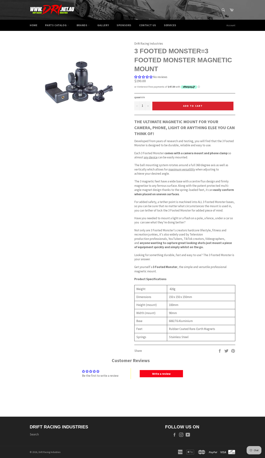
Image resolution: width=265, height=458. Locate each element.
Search (34, 434)
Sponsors (124, 25)
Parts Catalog (56, 25)
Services (170, 25)
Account (230, 25)
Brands (82, 25)
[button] (143, 77)
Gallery (103, 25)
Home (33, 25)
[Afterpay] (231, 452)
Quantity (139, 97)
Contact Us (147, 25)
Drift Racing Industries (49, 452)
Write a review (161, 373)
